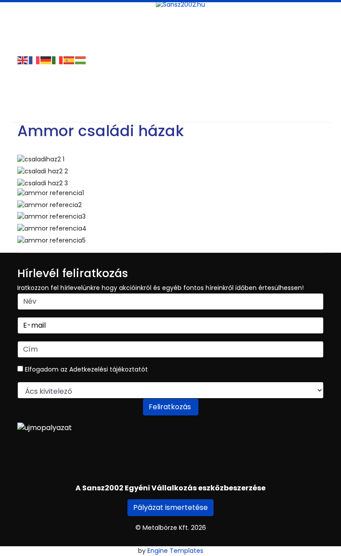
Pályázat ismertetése (170, 507)
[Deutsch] (46, 59)
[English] (23, 59)
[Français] (34, 59)
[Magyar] (81, 59)
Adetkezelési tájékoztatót (108, 369)
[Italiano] (57, 59)
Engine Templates (175, 550)
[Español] (69, 59)
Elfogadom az (85, 369)
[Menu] (22, 11)
